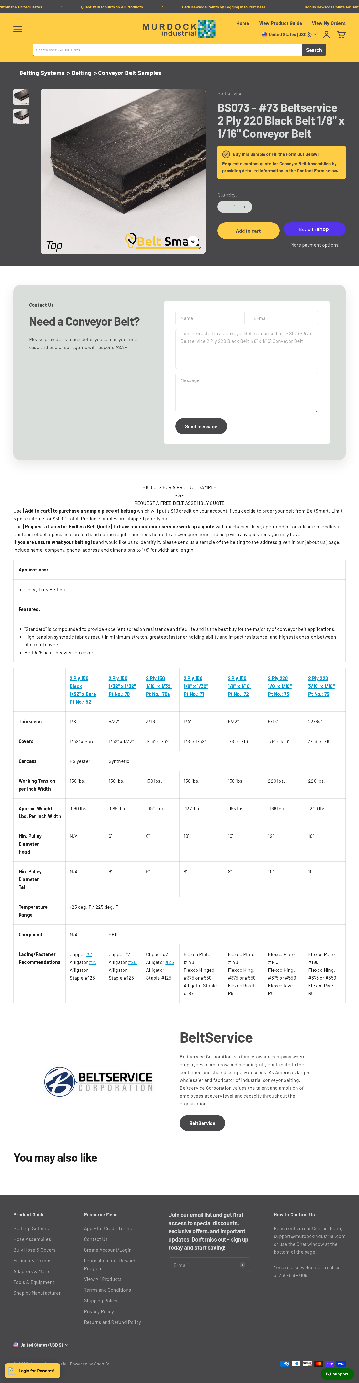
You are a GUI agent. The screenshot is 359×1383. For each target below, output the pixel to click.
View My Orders (329, 23)
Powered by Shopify (89, 1363)
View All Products (103, 1279)
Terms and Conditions (107, 1290)
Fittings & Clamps (32, 1260)
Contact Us (96, 1239)
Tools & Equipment (33, 1282)
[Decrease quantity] (225, 207)
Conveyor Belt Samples (129, 72)
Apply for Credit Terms (108, 1228)
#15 (92, 962)
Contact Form (326, 1228)
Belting (81, 72)
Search (314, 50)
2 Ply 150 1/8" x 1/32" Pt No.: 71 (196, 686)
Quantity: (227, 195)
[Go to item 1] (21, 97)
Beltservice (230, 93)
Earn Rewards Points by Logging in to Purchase (213, 6)
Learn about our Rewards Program (111, 1264)
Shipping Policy (100, 1300)
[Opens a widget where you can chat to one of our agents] (337, 1374)
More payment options (314, 245)
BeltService (202, 1123)
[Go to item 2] (21, 117)
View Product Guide (280, 23)
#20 (132, 962)
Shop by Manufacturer (37, 1293)
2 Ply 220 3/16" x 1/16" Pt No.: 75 (321, 686)
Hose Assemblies (32, 1239)
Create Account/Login (108, 1250)
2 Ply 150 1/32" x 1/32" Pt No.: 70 (122, 686)
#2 (89, 954)
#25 (169, 962)
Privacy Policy (99, 1311)
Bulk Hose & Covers (34, 1250)
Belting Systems (42, 72)
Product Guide (29, 1214)
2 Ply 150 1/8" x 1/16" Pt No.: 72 (239, 686)
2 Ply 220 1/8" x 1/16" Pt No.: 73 (279, 686)
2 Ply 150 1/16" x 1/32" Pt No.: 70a (159, 686)
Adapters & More (31, 1271)
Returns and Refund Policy (112, 1322)
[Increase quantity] (245, 207)
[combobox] (167, 50)
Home (242, 23)
